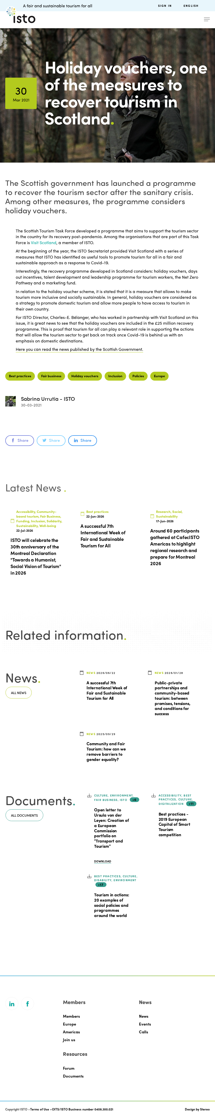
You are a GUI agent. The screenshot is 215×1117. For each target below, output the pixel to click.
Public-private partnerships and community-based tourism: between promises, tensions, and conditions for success (172, 698)
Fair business (51, 375)
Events (145, 1024)
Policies (138, 375)
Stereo (205, 1109)
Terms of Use (39, 1109)
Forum (68, 1068)
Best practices (20, 375)
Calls (143, 1032)
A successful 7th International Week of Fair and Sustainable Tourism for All (107, 690)
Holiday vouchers (84, 375)
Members (71, 1016)
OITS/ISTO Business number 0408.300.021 (82, 1109)
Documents (73, 1076)
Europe (159, 375)
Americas (71, 1032)
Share (23, 440)
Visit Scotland (43, 242)
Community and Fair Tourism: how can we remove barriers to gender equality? (106, 751)
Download (102, 861)
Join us (69, 1039)
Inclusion (115, 375)
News (143, 1016)
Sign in (165, 6)
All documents (24, 815)
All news (18, 692)
